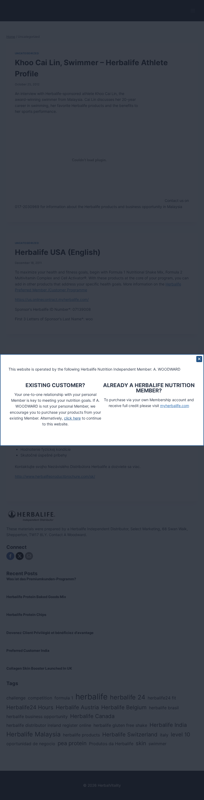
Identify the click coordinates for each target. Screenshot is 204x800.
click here (72, 418)
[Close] (199, 359)
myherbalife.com (174, 405)
